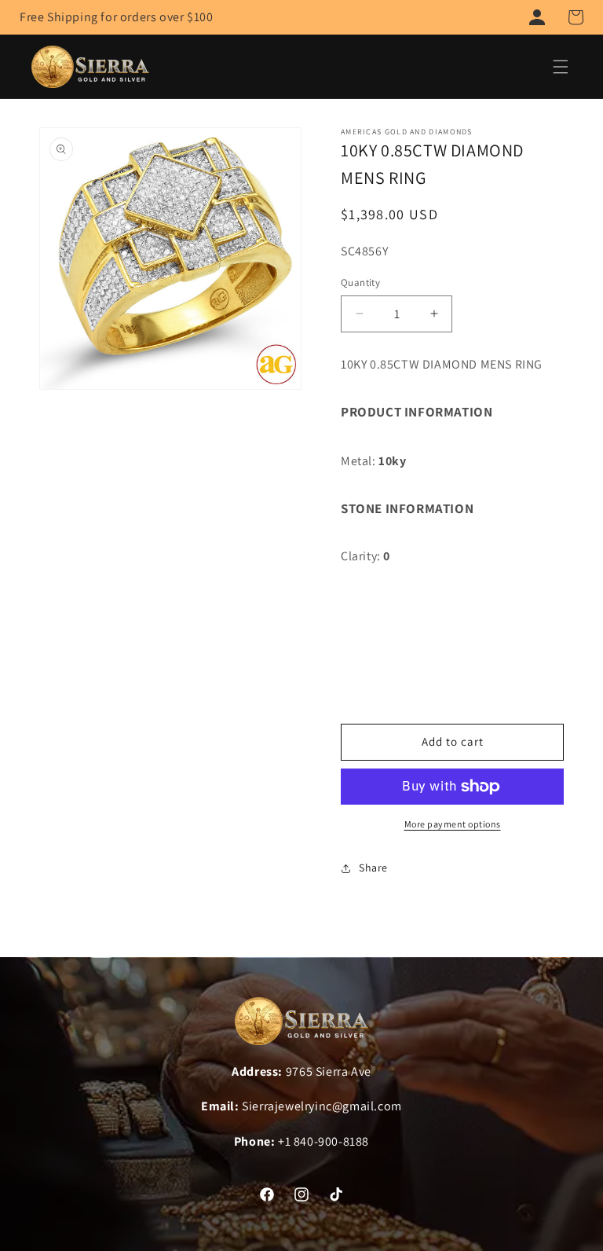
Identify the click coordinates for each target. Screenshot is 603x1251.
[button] (575, 17)
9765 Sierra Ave (328, 1071)
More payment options (452, 824)
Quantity (360, 282)
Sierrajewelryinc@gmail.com (322, 1106)
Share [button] (373, 867)
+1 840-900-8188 (323, 1141)
